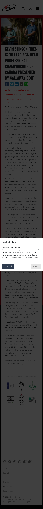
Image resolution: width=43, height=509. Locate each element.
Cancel (35, 266)
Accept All (8, 266)
